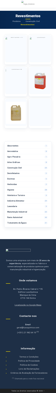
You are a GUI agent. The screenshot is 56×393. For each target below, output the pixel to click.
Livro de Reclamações (29, 369)
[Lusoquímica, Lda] (28, 4)
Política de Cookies (29, 365)
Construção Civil (33, 21)
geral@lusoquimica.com (28, 328)
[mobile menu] (52, 4)
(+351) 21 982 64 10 (26, 333)
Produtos (17, 21)
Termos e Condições (29, 357)
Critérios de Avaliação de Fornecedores (29, 373)
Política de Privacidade (29, 361)
